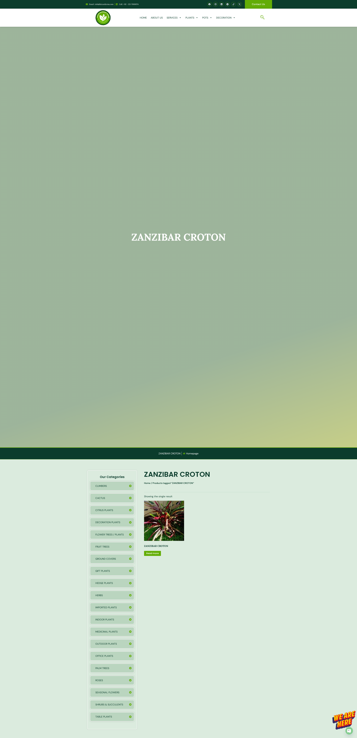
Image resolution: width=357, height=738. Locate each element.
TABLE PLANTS (103, 716)
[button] (353, 713)
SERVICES (172, 17)
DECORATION (223, 17)
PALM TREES (102, 668)
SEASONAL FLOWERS (107, 692)
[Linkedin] (221, 4)
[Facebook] (209, 4)
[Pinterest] (227, 4)
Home (147, 483)
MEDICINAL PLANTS (106, 631)
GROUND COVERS (105, 558)
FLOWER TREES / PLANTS (109, 534)
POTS (205, 17)
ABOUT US (157, 17)
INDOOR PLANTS (104, 619)
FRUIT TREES (102, 546)
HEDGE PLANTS (104, 583)
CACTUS (100, 498)
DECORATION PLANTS (107, 522)
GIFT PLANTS (102, 570)
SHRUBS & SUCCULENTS (109, 704)
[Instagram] (215, 4)
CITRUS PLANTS (104, 510)
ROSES (99, 680)
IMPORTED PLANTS (106, 607)
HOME (143, 17)
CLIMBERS (101, 485)
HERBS (99, 595)
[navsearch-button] (263, 17)
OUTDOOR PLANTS (106, 643)
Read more (152, 553)
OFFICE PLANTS (104, 655)
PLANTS (189, 17)
